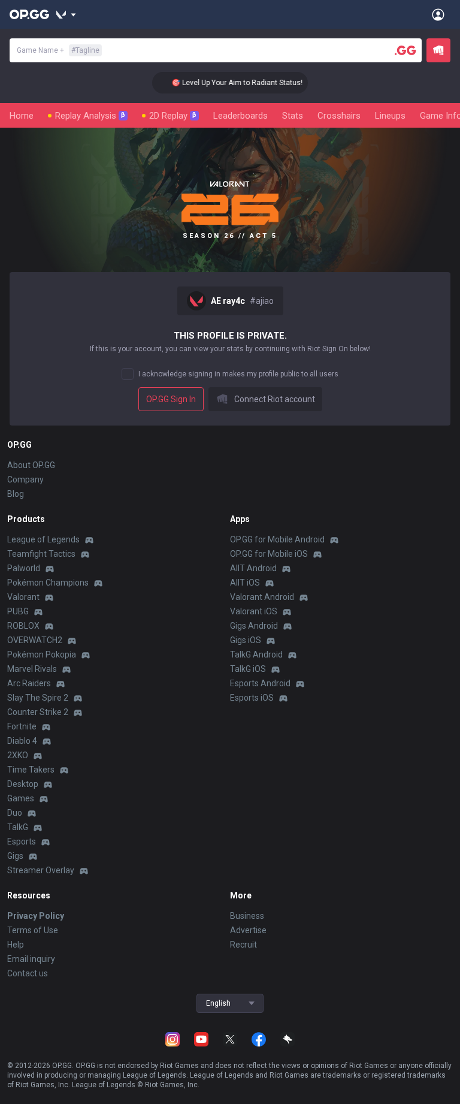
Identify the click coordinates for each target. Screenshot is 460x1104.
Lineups (390, 115)
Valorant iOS (253, 611)
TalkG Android (256, 654)
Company (25, 479)
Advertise (248, 930)
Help (15, 944)
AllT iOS (245, 582)
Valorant (23, 597)
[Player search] (405, 50)
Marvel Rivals (32, 669)
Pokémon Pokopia (41, 654)
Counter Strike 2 (37, 712)
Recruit (243, 944)
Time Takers (31, 769)
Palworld (23, 568)
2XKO (17, 755)
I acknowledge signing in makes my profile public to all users (238, 374)
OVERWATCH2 (34, 640)
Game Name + (58, 50)
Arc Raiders (29, 683)
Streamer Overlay (40, 870)
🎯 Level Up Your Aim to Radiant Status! (228, 83)
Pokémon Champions (48, 582)
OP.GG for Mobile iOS (269, 554)
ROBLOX (23, 626)
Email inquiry (31, 959)
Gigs (15, 856)
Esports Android (260, 683)
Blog (15, 494)
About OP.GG (31, 465)
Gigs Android (254, 626)
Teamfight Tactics (41, 554)
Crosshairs (339, 115)
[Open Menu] (438, 14)
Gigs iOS (245, 640)
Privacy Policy (35, 916)
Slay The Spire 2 (37, 697)
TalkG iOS (248, 669)
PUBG (18, 611)
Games (20, 798)
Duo (14, 813)
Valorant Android (262, 597)
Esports (21, 841)
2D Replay (172, 115)
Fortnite (22, 726)
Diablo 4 (22, 741)
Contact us (27, 973)
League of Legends (43, 539)
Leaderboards (240, 115)
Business (247, 916)
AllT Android (253, 568)
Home (22, 115)
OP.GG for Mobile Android (277, 539)
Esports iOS (252, 697)
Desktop (22, 784)
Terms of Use (32, 930)
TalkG (17, 827)
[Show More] (66, 14)
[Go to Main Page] (29, 14)
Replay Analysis (90, 115)
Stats (292, 115)
